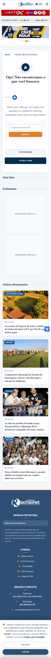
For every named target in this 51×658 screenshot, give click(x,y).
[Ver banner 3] (26, 41)
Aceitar (25, 652)
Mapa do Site (27, 576)
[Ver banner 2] (23, 41)
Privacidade (27, 566)
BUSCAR (25, 134)
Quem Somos (27, 556)
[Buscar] (47, 4)
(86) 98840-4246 (20, 596)
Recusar (25, 645)
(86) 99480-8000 (35, 596)
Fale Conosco (27, 571)
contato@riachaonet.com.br (27, 610)
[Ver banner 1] (21, 41)
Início (7, 55)
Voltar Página (25, 152)
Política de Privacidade (34, 637)
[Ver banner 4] (30, 41)
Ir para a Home (25, 161)
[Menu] (4, 4)
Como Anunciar (27, 561)
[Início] (14, 97)
